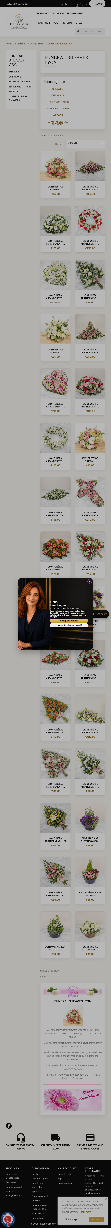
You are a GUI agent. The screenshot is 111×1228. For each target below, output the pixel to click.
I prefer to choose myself (69, 625)
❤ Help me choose (69, 620)
